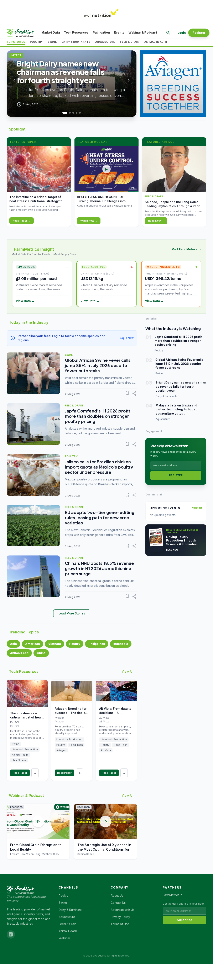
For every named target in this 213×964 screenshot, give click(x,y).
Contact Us (118, 902)
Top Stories (16, 41)
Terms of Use (120, 924)
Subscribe (184, 920)
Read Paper (20, 772)
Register (198, 32)
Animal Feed (19, 653)
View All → (129, 671)
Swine (52, 41)
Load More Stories (71, 613)
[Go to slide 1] (63, 113)
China (41, 653)
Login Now (127, 338)
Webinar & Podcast (143, 32)
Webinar (64, 938)
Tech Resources (76, 32)
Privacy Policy (120, 917)
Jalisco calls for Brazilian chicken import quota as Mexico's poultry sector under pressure (99, 467)
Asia (13, 644)
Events (119, 32)
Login (182, 32)
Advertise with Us (122, 909)
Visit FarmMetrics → (186, 249)
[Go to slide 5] (80, 113)
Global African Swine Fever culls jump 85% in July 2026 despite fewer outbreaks (98, 365)
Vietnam (54, 644)
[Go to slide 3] (73, 113)
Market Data (50, 32)
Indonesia (120, 644)
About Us (117, 895)
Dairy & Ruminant (70, 909)
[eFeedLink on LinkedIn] (11, 934)
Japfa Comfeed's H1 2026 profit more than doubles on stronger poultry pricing (97, 416)
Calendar (197, 507)
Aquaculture (105, 41)
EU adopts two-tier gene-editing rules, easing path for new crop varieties (99, 517)
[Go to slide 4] (76, 113)
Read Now (172, 550)
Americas (32, 644)
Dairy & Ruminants (76, 41)
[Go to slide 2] (68, 113)
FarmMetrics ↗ (173, 895)
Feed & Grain (129, 41)
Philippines (96, 644)
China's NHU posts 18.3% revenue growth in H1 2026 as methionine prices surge (99, 568)
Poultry (36, 41)
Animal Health (155, 41)
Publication (101, 32)
